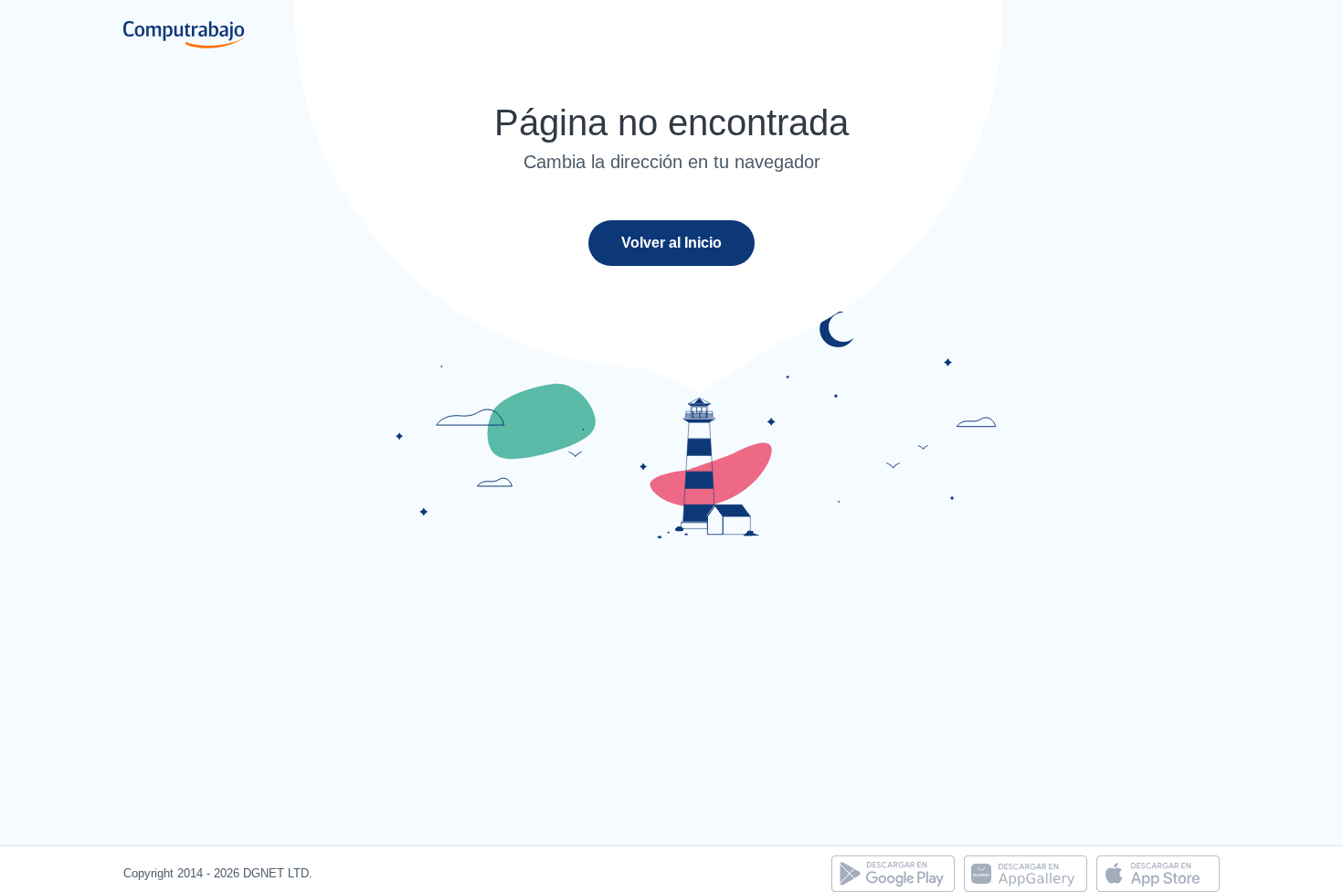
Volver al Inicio (671, 242)
